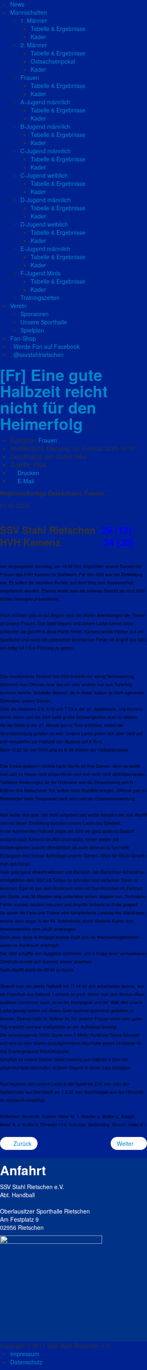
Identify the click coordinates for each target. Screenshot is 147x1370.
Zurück (21, 1143)
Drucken (27, 473)
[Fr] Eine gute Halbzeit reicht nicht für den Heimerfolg (54, 399)
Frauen (47, 440)
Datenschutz (26, 1362)
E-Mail (25, 481)
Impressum (24, 1354)
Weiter (126, 1143)
